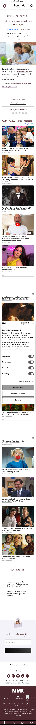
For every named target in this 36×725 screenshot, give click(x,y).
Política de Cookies (21, 704)
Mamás (11, 16)
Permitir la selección (18, 394)
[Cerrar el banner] (33, 323)
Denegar (18, 400)
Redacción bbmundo (13, 29)
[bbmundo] (19, 6)
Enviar (18, 650)
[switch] (31, 362)
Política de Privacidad (9, 704)
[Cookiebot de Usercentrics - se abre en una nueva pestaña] (21, 323)
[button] (4, 6)
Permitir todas (18, 387)
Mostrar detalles (24, 381)
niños (19, 121)
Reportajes (22, 16)
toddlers (28, 121)
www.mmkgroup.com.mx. (13, 711)
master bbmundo (23, 71)
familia (12, 121)
